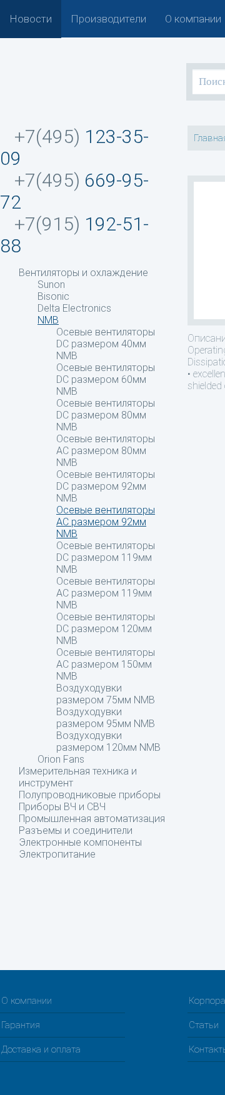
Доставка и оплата (41, 1049)
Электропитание (57, 854)
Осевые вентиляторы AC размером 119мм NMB (105, 593)
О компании (193, 18)
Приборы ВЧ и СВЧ (62, 807)
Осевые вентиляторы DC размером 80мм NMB (105, 415)
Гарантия (20, 1025)
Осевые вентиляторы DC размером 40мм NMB (105, 344)
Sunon (51, 284)
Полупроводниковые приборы (90, 795)
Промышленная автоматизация (92, 819)
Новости (30, 18)
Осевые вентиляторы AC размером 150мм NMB (105, 664)
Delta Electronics (74, 308)
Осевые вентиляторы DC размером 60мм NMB (105, 379)
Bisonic (53, 296)
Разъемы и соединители (75, 830)
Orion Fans (61, 759)
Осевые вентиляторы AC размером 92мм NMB (105, 522)
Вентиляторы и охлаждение (83, 273)
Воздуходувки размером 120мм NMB (108, 741)
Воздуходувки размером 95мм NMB (105, 718)
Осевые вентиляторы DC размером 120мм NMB (105, 629)
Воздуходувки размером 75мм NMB (105, 694)
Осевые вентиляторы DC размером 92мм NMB (105, 486)
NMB (48, 320)
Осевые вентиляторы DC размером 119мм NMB (105, 557)
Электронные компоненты (80, 842)
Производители (108, 18)
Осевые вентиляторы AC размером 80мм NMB (105, 450)
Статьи (204, 1025)
